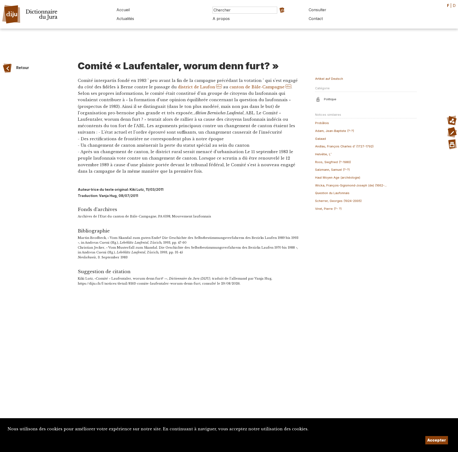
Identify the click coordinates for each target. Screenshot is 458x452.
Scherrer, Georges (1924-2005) (338, 201)
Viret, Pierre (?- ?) (328, 209)
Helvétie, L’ (323, 154)
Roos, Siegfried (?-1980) (333, 162)
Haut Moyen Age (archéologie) (337, 177)
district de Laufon (196, 87)
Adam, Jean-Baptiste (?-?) (334, 131)
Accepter (436, 440)
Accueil (123, 9)
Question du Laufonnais (332, 193)
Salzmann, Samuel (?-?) (332, 169)
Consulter (317, 9)
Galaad (320, 139)
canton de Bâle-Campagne (257, 87)
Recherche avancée (277, 16)
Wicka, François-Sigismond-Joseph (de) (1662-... (351, 185)
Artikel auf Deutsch (329, 78)
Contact (316, 18)
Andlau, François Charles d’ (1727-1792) (344, 146)
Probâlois (322, 123)
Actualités (125, 18)
